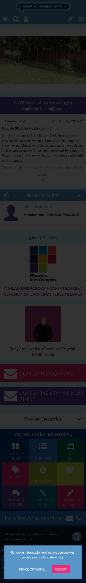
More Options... (32, 569)
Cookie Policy (53, 557)
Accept (61, 569)
